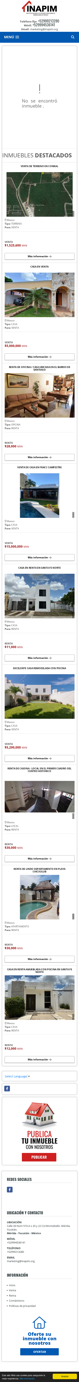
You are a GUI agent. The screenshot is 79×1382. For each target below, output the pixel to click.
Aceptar (64, 1376)
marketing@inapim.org (21, 1261)
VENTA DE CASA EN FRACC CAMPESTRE (39, 467)
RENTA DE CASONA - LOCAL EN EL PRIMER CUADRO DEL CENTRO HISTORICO (39, 769)
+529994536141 (44, 24)
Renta (12, 1295)
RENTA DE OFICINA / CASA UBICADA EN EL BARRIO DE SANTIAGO (39, 368)
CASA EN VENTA (39, 266)
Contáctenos (16, 1300)
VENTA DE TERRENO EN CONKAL (39, 166)
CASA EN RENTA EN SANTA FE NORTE (39, 567)
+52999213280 (48, 20)
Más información (27, 1378)
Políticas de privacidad (22, 1306)
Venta (12, 1290)
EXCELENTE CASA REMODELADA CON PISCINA (39, 668)
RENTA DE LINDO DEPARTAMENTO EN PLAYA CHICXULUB (39, 870)
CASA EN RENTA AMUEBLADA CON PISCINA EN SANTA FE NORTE (39, 970)
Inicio (12, 1285)
